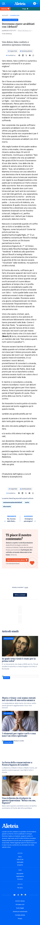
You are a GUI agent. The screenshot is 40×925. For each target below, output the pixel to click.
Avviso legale (20, 908)
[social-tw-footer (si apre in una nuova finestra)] (22, 895)
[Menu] (7, 3)
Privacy (20, 918)
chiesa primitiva (8, 638)
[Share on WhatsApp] (33, 55)
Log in (26, 587)
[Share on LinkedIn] (23, 55)
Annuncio (20, 879)
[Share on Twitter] (26, 55)
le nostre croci (14, 15)
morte (27, 502)
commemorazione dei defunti (12, 502)
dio (5, 778)
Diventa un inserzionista (20, 911)
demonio (6, 678)
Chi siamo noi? (20, 904)
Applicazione (20, 876)
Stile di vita (20, 859)
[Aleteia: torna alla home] (20, 3)
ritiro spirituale (8, 713)
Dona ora (4, 9)
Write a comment (20, 595)
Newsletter (20, 873)
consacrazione (8, 742)
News (20, 857)
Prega (24, 9)
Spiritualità (5, 15)
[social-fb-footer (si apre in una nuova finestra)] (18, 895)
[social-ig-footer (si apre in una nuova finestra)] (25, 895)
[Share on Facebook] (19, 55)
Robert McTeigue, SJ (24, 31)
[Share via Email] (30, 55)
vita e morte (7, 506)
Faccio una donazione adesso (16, 560)
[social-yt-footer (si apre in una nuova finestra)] (14, 895)
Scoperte (20, 865)
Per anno (20, 888)
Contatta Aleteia (20, 915)
